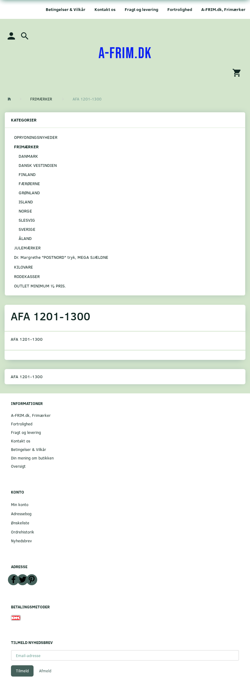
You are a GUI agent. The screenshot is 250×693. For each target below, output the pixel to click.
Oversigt (18, 466)
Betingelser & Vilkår (65, 9)
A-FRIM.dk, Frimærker (223, 9)
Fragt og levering (141, 9)
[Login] (11, 35)
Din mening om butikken (32, 457)
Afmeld (45, 671)
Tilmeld (22, 671)
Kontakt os (105, 9)
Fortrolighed (179, 9)
